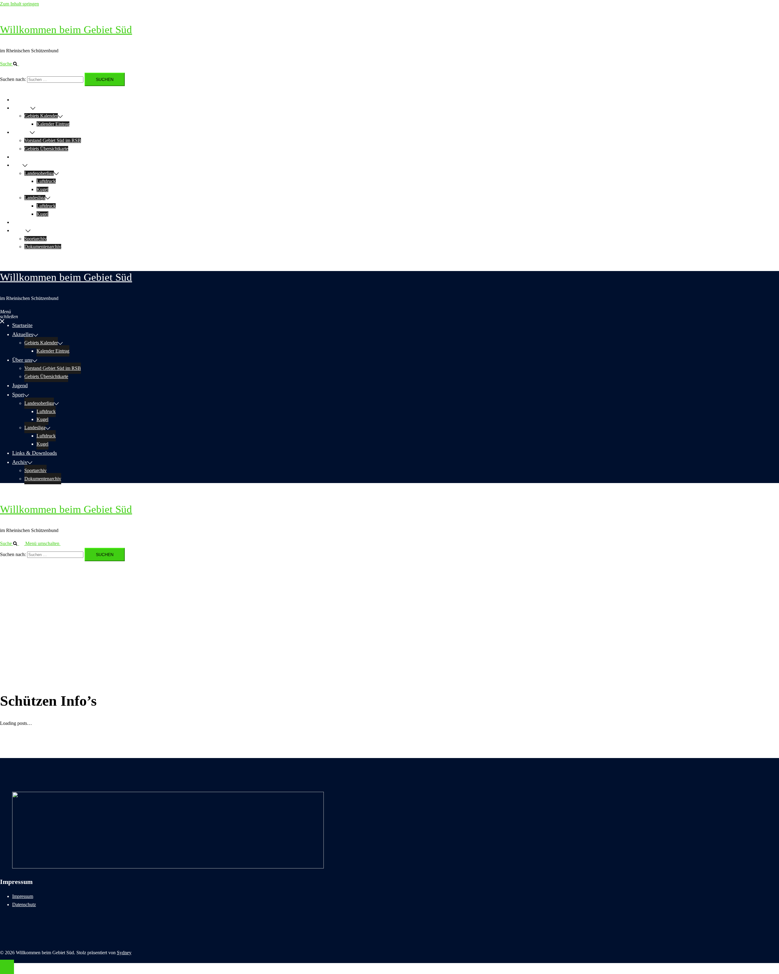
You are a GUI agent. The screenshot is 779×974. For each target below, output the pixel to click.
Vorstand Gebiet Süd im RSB (52, 140)
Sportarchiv (35, 238)
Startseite (21, 99)
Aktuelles (21, 107)
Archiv (19, 230)
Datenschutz (24, 904)
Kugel (42, 189)
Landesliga (34, 197)
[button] (12, 63)
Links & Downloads (31, 222)
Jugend (19, 156)
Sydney (124, 952)
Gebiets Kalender (41, 115)
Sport (17, 165)
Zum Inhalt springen (19, 3)
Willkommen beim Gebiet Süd (66, 30)
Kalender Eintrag (53, 124)
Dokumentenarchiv (42, 246)
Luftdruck (46, 181)
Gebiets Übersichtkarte (46, 148)
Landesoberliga (39, 173)
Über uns (21, 132)
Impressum (22, 896)
